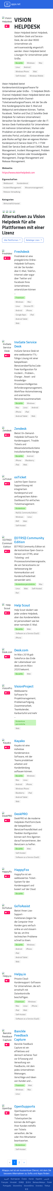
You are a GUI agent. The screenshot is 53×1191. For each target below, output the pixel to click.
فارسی (46, 1179)
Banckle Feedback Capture (21, 1035)
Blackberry (29, 460)
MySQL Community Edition (26, 512)
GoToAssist (22, 905)
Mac (40, 63)
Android (27, 67)
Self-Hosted (20, 75)
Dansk (31, 1179)
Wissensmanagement (34, 187)
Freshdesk (21, 251)
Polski (49, 1182)
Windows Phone (22, 71)
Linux (18, 67)
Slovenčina (17, 1186)
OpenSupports (24, 1106)
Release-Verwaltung (12, 191)
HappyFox (21, 869)
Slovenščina (29, 1186)
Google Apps (21, 314)
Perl (17, 592)
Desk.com (21, 650)
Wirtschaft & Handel (12, 203)
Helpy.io (20, 974)
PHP (17, 521)
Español (39, 1179)
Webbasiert (8, 183)
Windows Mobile (36, 75)
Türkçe (47, 1186)
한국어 (28, 1182)
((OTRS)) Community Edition (29, 540)
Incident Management (12, 187)
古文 (26, 1189)
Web (35, 71)
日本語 (21, 1182)
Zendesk (20, 428)
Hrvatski (13, 1182)
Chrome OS (28, 306)
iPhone (29, 310)
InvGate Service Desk (25, 344)
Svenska (39, 1186)
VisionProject (23, 686)
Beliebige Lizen (33, 240)
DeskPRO (21, 813)
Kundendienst (22, 183)
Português (7, 1186)
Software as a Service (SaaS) (27, 633)
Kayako (19, 740)
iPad (32, 314)
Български (15, 1179)
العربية (6, 1179)
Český (24, 1179)
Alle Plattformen (11, 240)
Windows (31, 63)
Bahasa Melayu (39, 1182)
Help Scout (22, 605)
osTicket (20, 477)
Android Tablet (21, 319)
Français (4, 1182)
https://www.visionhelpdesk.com (18, 172)
